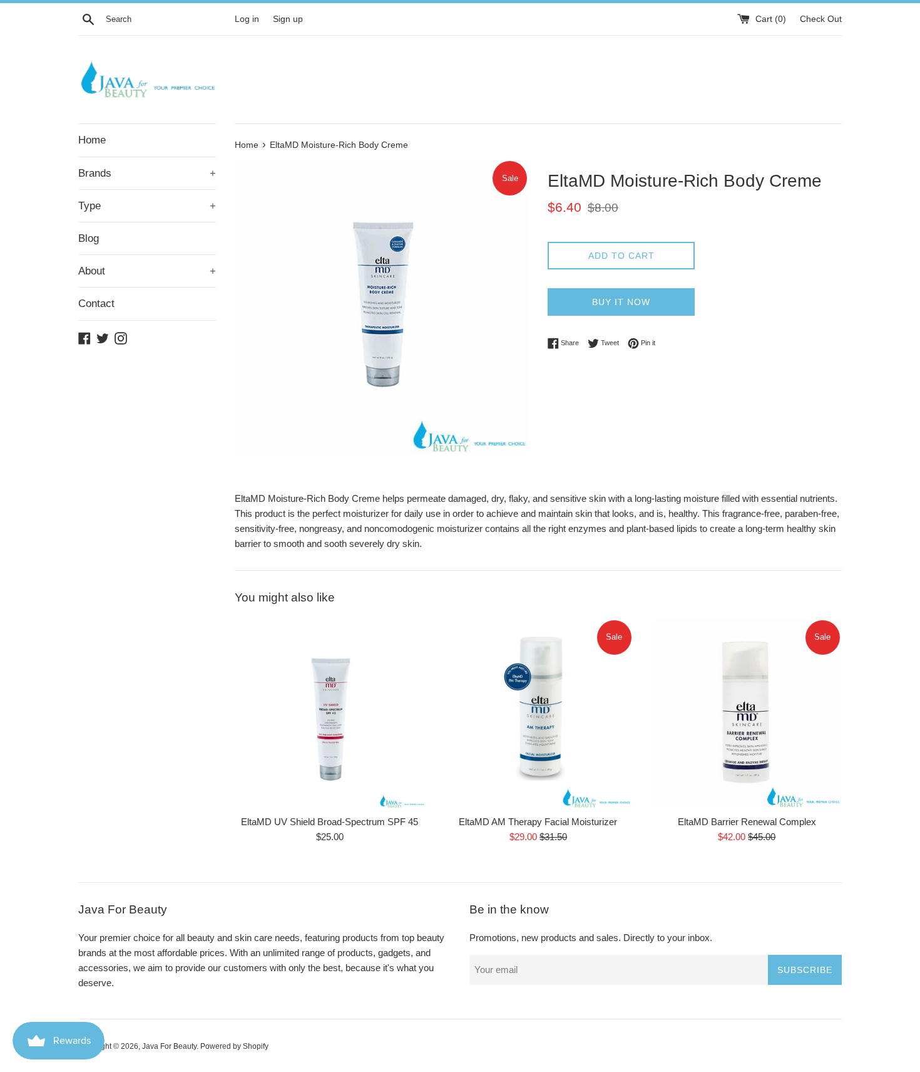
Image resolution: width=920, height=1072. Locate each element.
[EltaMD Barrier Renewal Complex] (747, 713)
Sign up (288, 19)
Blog (88, 238)
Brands (147, 173)
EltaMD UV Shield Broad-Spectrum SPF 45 (329, 821)
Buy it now (621, 302)
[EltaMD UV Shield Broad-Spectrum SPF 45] (329, 713)
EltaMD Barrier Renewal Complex (747, 821)
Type (147, 206)
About (147, 271)
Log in (247, 19)
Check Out (821, 19)
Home (92, 140)
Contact (96, 304)
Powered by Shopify (234, 1046)
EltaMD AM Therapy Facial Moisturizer (538, 821)
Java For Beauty (169, 1046)
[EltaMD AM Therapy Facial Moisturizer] (538, 713)
